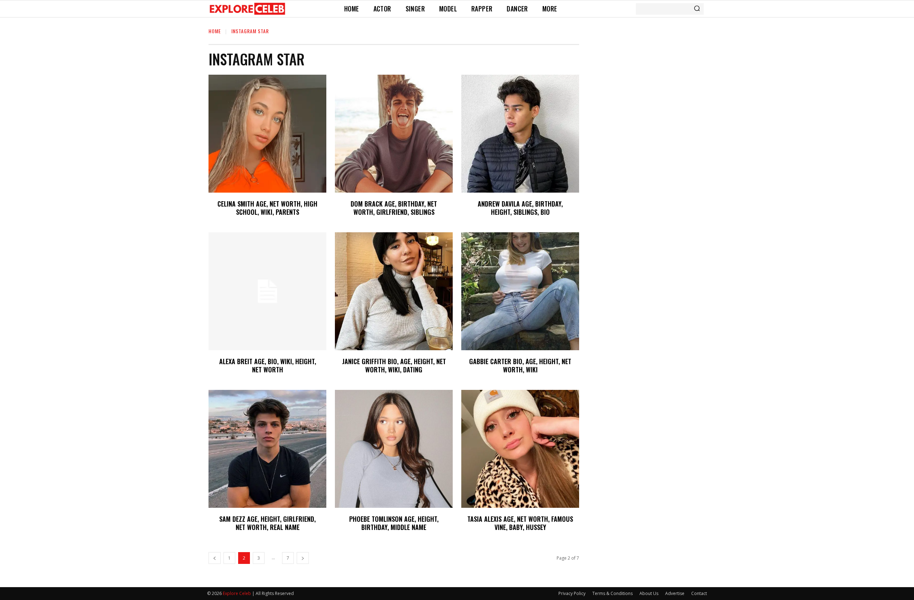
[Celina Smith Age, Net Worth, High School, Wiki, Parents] (267, 134)
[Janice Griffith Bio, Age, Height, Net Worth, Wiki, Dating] (394, 291)
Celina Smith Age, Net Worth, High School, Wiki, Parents (267, 208)
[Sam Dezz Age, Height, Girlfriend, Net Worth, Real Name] (267, 449)
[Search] (697, 9)
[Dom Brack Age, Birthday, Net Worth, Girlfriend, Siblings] (394, 134)
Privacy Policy (572, 593)
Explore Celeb (237, 593)
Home (215, 31)
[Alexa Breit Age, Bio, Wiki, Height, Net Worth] (267, 291)
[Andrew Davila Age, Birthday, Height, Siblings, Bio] (520, 134)
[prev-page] (215, 558)
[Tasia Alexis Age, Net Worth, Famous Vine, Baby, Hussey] (520, 449)
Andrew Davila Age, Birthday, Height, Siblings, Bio (520, 208)
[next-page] (303, 558)
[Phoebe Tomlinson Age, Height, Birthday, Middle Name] (394, 449)
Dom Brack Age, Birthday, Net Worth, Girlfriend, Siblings (394, 208)
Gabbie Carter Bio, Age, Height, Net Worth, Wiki (520, 365)
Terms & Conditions (612, 593)
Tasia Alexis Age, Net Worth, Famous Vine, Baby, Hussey (520, 523)
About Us (648, 593)
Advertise (674, 593)
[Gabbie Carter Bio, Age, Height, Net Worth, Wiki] (520, 291)
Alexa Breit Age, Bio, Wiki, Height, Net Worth (267, 365)
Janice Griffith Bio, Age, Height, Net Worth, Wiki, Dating (394, 365)
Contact (699, 593)
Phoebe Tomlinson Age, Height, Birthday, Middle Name (393, 523)
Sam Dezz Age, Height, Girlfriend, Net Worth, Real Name (267, 523)
